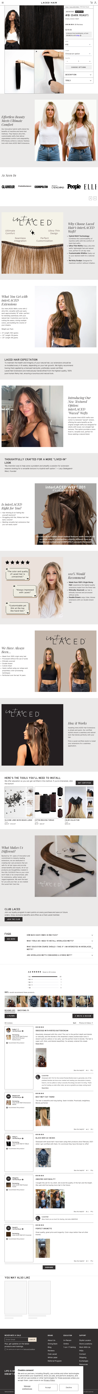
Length (67, 50)
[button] (74, 24)
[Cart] (91, 3)
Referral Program (55, 1361)
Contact (82, 1354)
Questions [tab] (23, 1010)
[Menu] (3, 3)
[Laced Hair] (49, 2)
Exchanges (83, 1361)
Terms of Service (9, 1391)
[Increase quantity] (90, 61)
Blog (49, 1347)
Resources (83, 1364)
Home (67, 7)
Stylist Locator (85, 1340)
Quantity (67, 58)
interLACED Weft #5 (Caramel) (21, 1235)
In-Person (67, 1340)
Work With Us (84, 1347)
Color (66, 41)
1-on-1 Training (69, 1347)
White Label (52, 1357)
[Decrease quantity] (67, 61)
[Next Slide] (91, 1001)
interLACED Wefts (74, 7)
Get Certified (84, 783)
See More (11, 939)
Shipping (82, 1357)
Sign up (32, 1339)
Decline (69, 1387)
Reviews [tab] (10, 1010)
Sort (74, 1023)
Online (66, 1344)
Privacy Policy (49, 1380)
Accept (48, 1387)
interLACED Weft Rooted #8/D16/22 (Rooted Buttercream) (20, 1038)
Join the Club (13, 919)
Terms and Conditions (29, 1349)
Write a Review (84, 1016)
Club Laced (52, 1354)
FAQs (81, 1351)
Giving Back (52, 1344)
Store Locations (85, 1344)
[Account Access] (94, 3)
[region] (49, 1001)
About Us (51, 1340)
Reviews (51, 1351)
